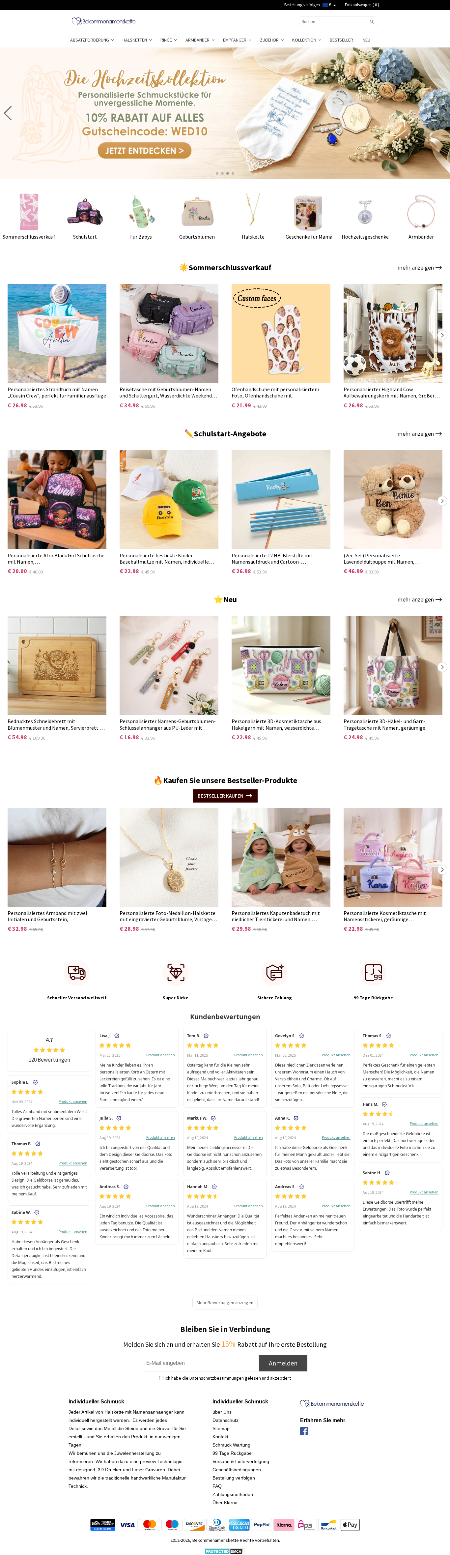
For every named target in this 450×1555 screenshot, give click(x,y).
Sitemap (221, 1428)
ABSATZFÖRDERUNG (90, 40)
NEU (367, 40)
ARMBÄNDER (198, 40)
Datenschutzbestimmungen (216, 1378)
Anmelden (283, 1363)
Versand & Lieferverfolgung (240, 1461)
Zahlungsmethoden (232, 1494)
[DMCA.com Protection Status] (224, 1551)
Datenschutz (225, 1420)
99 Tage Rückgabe (232, 1453)
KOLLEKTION (305, 40)
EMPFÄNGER (235, 40)
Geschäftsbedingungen (236, 1469)
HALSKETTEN (136, 40)
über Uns (222, 1412)
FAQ (217, 1486)
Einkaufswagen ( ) (362, 5)
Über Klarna (225, 1502)
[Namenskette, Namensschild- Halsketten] (103, 21)
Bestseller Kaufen (220, 796)
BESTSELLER (342, 40)
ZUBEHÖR (270, 40)
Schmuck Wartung (231, 1445)
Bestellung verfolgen (302, 5)
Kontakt (220, 1436)
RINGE (167, 40)
